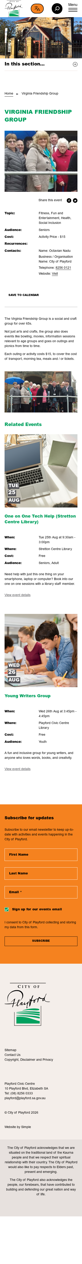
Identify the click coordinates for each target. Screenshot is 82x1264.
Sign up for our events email (37, 909)
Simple (26, 1127)
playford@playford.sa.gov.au (25, 1098)
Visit (55, 274)
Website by (13, 1127)
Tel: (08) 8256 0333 (19, 1093)
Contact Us (12, 1055)
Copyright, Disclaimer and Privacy (29, 1060)
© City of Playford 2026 (21, 1113)
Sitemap (10, 1050)
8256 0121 (63, 268)
